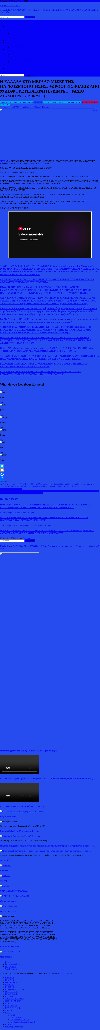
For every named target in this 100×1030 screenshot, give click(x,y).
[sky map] (4, 886)
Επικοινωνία (10, 1024)
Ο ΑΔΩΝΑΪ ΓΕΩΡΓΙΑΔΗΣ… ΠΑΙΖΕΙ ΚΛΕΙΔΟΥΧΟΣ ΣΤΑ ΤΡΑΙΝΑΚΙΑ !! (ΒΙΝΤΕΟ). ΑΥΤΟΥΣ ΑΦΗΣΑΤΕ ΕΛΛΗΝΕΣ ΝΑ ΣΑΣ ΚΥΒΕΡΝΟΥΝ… (47, 532)
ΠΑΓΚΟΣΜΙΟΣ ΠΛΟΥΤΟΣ (22, 47)
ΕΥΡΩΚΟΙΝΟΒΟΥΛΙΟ (20, 38)
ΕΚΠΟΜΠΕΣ (27, 102)
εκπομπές (49, 484)
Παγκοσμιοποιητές (56, 486)
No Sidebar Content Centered (22, 1022)
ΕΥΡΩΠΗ (14, 35)
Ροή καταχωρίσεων (13, 964)
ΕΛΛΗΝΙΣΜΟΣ (50, 102)
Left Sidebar (15, 1015)
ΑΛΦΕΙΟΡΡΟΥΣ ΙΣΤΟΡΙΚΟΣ (18, 52)
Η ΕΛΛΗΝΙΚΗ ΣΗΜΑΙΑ (11, 489)
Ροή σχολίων (10, 966)
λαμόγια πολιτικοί (36, 486)
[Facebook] (50, 474)
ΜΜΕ (78, 102)
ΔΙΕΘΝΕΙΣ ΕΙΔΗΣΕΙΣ (14, 42)
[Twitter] (50, 466)
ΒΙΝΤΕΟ (9, 49)
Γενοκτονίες (15, 484)
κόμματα (11, 486)
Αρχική (8, 21)
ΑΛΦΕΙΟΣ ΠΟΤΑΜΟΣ (10, 5)
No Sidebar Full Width (19, 1020)
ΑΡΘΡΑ (8, 1010)
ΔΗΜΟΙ (3, 102)
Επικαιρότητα (82, 484)
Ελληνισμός (72, 484)
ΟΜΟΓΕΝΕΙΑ (16, 33)
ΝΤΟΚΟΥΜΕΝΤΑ (90, 102)
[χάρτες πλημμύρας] (8, 906)
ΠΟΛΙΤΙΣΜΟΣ (16, 56)
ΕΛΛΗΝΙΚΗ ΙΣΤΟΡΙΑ (20, 54)
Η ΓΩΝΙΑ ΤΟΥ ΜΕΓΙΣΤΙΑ (22, 59)
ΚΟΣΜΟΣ (9, 26)
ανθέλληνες (5, 484)
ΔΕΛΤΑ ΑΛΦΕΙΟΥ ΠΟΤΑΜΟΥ (24, 63)
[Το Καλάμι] (5, 865)
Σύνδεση (8, 962)
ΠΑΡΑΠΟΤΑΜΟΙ (23, 66)
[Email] (50, 470)
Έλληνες (63, 484)
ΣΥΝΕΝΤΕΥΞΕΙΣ (13, 1008)
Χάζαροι (78, 486)
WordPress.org (11, 969)
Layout (8, 1013)
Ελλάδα (56, 484)
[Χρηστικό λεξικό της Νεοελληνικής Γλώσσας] (20, 836)
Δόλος (42, 484)
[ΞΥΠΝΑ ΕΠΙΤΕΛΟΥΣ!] (11, 952)
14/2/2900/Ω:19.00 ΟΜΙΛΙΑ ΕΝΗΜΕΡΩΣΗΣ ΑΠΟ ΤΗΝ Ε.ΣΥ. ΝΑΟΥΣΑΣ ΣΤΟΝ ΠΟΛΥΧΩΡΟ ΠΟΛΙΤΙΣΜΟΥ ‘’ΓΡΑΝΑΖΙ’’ (44, 519)
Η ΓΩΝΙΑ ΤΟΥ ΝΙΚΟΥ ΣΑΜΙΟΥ (24, 61)
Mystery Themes (65, 973)
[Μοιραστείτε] (50, 478)
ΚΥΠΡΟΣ (14, 31)
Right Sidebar (16, 1017)
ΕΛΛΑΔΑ (9, 40)
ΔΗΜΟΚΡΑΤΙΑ (17, 28)
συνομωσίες (69, 486)
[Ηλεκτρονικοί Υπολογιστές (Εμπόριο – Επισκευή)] (22, 811)
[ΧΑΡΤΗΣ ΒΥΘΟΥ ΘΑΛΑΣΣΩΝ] (15, 896)
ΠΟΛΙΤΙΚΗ (10, 24)
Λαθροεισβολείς (22, 486)
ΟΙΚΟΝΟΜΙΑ (11, 45)
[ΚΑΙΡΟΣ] (5, 876)
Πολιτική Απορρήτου (14, 1027)
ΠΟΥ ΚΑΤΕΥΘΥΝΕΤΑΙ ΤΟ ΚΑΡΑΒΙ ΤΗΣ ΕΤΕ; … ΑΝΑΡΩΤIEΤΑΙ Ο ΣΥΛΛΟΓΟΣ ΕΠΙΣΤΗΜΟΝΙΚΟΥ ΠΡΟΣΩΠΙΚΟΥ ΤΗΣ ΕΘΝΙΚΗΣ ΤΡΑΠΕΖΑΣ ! (45, 506)
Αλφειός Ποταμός (42, 107)
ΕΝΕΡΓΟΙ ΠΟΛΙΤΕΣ (66, 102)
